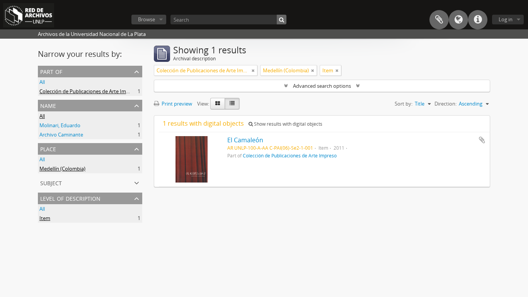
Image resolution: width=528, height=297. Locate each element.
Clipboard (439, 19)
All (42, 82)
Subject (51, 182)
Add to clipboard (482, 140)
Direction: (445, 103)
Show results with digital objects (287, 124)
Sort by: (403, 103)
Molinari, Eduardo (59, 125)
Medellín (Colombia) (62, 168)
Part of (51, 71)
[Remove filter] (253, 70)
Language (458, 19)
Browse (146, 19)
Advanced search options (322, 85)
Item (44, 218)
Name (48, 105)
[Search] (281, 19)
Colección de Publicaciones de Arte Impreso (89, 91)
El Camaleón (245, 140)
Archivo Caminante (61, 134)
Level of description (70, 198)
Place (48, 148)
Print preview (176, 103)
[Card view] (217, 103)
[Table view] (232, 103)
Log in (506, 19)
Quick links (477, 19)
